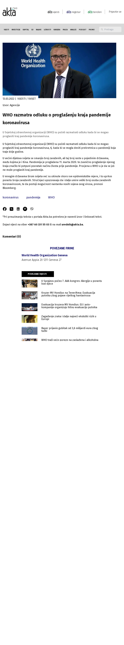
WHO (51, 197)
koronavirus (11, 197)
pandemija (33, 197)
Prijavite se (115, 11)
